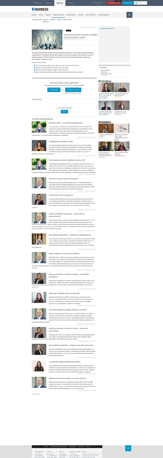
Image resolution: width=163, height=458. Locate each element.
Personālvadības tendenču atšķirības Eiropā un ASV (67, 160)
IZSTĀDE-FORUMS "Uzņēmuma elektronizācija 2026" (106, 72)
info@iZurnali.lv (99, 3)
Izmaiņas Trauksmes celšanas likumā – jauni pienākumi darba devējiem (106, 95)
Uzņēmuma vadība (58, 15)
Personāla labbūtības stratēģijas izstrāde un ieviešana (68, 310)
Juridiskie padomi (67, 19)
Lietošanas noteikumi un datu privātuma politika (59, 446)
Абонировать (54, 89)
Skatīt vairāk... (36, 394)
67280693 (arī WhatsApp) (97, 2)
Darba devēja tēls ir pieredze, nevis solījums (64, 254)
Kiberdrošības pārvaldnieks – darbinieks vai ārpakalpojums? (70, 235)
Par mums (46, 446)
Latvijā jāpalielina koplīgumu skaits (61, 141)
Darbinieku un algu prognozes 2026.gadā (63, 179)
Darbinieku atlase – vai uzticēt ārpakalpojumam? (66, 123)
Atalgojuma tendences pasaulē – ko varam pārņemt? (67, 378)
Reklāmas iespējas (62, 457)
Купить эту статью (73, 89)
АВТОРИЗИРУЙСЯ (67, 85)
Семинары (103, 67)
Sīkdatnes (88, 446)
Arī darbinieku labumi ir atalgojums (61, 195)
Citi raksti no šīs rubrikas (42, 119)
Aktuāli (41, 15)
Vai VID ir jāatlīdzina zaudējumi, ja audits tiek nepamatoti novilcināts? (104, 154)
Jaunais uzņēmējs (103, 15)
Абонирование (128, 3)
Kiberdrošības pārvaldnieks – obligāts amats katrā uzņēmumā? (71, 345)
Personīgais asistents (114, 2)
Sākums (34, 15)
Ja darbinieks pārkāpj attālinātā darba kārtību (64, 362)
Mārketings (52, 19)
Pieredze (48, 15)
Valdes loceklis (71, 15)
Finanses (80, 15)
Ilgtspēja (59, 19)
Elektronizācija (91, 15)
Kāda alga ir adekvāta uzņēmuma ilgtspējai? (64, 293)
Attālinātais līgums (72, 446)
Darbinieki (45, 19)
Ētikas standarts (81, 446)
